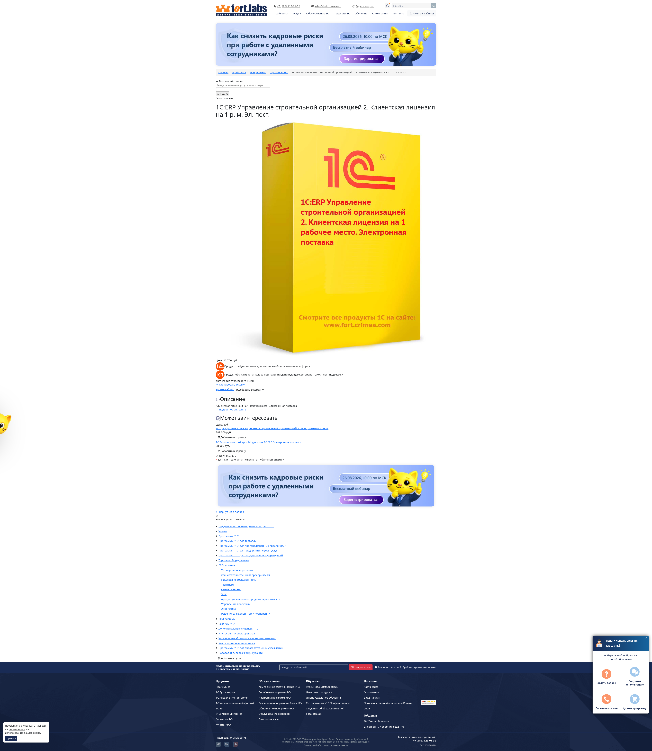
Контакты (398, 13)
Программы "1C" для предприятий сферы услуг (248, 550)
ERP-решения (227, 565)
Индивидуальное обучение (323, 697)
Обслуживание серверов (274, 713)
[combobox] (414, 5)
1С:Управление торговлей (232, 697)
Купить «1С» (223, 724)
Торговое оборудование (234, 560)
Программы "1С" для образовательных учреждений (251, 648)
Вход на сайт (372, 697)
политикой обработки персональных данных (413, 667)
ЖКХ (224, 594)
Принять (11, 738)
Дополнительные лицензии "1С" (239, 628)
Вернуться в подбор (231, 511)
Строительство (231, 589)
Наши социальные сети (230, 737)
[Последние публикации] (387, 5)
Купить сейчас (225, 389)
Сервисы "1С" (227, 623)
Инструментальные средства (237, 633)
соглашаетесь (17, 729)
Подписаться (362, 667)
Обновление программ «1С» (276, 708)
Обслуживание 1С (317, 13)
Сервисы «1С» (224, 719)
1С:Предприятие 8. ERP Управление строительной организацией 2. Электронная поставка (272, 428)
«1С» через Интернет (229, 713)
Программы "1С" (229, 536)
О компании (380, 13)
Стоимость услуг (269, 719)
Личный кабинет (423, 13)
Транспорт (227, 584)
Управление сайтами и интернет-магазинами (247, 638)
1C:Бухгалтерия (225, 692)
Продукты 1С (342, 13)
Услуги (297, 13)
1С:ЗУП (220, 708)
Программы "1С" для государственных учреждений (251, 555)
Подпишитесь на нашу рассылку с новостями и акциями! (238, 667)
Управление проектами (235, 604)
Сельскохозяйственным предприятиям (245, 575)
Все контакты (428, 745)
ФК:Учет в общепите (376, 721)
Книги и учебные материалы (237, 643)
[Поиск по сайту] (433, 5)
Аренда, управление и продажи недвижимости (250, 599)
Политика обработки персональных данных (326, 745)
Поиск (224, 94)
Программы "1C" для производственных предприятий (252, 545)
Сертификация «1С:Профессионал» (328, 703)
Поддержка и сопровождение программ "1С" (246, 526)
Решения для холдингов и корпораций (245, 613)
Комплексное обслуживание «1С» (280, 686)
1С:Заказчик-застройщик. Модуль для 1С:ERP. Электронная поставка (258, 442)
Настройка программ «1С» (275, 697)
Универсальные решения (237, 570)
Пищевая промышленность (238, 579)
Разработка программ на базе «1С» (280, 703)
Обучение (361, 13)
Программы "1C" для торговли (238, 540)
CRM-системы (227, 619)
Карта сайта (371, 686)
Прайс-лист (281, 13)
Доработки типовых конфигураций (241, 652)
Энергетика (228, 608)
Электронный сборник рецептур (384, 726)
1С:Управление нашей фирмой (235, 703)
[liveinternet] (428, 688)
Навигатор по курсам (319, 692)
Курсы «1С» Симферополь (322, 686)
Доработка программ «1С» (275, 692)
